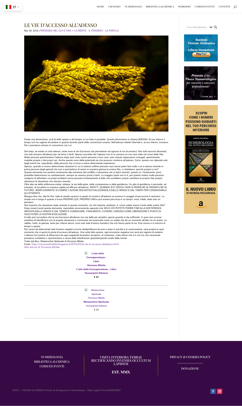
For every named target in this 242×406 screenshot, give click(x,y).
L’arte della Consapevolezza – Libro (96, 269)
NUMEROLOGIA (133, 6)
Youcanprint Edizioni (96, 273)
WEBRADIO (184, 6)
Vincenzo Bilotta (96, 265)
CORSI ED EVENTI (205, 6)
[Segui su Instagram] (219, 391)
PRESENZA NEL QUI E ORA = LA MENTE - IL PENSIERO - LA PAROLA (79, 30)
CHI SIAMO (114, 6)
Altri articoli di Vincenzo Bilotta (42, 247)
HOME (100, 6)
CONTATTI (224, 6)
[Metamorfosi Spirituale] (96, 290)
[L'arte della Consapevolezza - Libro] (96, 261)
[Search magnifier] (215, 27)
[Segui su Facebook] (213, 391)
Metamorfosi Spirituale (96, 301)
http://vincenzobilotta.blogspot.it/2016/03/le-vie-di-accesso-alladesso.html (75, 244)
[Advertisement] (201, 279)
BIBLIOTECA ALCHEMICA (160, 6)
